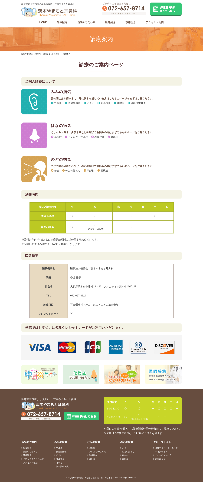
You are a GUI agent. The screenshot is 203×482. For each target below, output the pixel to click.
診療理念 (131, 22)
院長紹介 (27, 448)
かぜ (56, 170)
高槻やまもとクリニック (166, 448)
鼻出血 (114, 137)
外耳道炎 (105, 103)
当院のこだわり (86, 22)
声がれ (90, 170)
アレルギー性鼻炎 (77, 137)
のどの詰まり (73, 170)
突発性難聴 (74, 103)
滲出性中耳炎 (138, 103)
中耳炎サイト (160, 451)
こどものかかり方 (163, 455)
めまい (90, 103)
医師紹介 (110, 22)
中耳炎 (57, 103)
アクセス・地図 (155, 22)
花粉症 (57, 137)
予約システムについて (33, 459)
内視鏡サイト (160, 459)
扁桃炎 (104, 170)
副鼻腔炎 (99, 137)
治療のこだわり (30, 451)
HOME (43, 22)
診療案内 (62, 22)
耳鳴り (120, 103)
